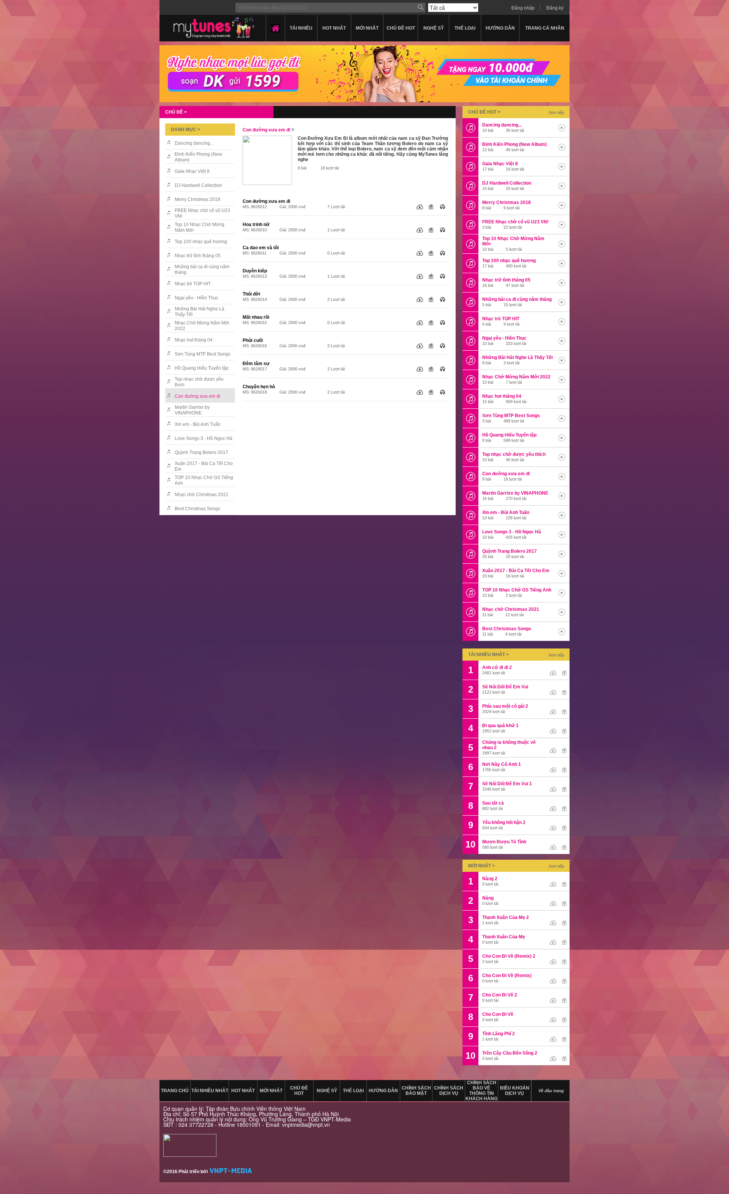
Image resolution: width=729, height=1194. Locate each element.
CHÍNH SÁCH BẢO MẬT (416, 1090)
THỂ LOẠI (464, 28)
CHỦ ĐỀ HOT (401, 28)
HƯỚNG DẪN (500, 28)
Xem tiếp (556, 112)
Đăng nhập (523, 8)
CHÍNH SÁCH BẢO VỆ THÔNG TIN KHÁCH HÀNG (481, 1090)
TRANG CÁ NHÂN (544, 28)
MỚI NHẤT (367, 28)
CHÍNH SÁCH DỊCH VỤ (448, 1090)
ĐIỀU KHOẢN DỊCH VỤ (514, 1090)
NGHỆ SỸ (433, 28)
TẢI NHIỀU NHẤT (209, 1090)
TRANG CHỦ (175, 1090)
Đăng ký (554, 8)
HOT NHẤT (334, 28)
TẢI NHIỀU (301, 28)
